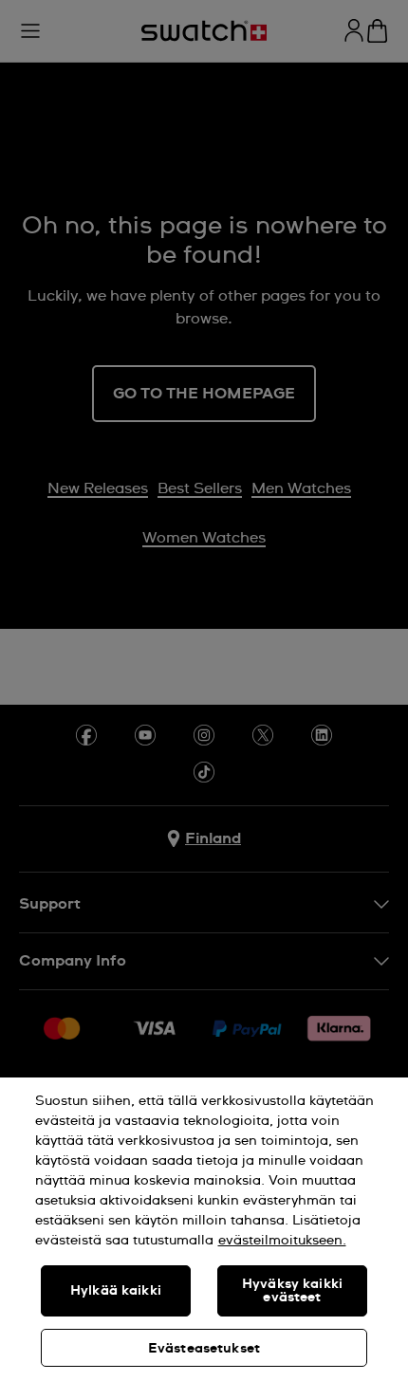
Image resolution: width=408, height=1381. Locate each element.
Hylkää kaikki (115, 1291)
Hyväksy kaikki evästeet (292, 1291)
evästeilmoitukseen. (282, 1240)
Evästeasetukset (204, 1348)
